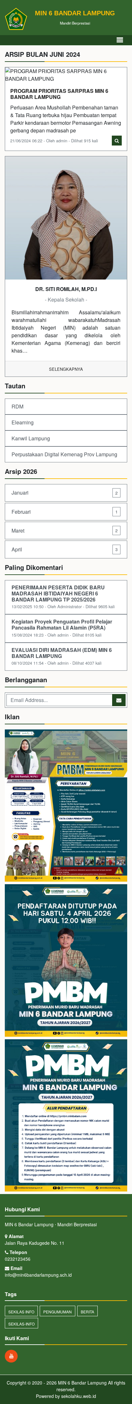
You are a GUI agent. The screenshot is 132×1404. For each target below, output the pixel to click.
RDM (17, 406)
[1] (66, 806)
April (65, 549)
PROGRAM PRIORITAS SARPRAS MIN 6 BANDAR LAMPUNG (59, 94)
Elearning (23, 422)
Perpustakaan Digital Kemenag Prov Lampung (64, 454)
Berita (87, 1311)
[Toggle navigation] (119, 40)
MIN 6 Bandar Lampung (82, 1382)
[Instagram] (13, 1356)
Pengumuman (57, 1311)
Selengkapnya (66, 369)
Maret (65, 530)
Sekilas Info (21, 1311)
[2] (66, 961)
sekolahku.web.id (78, 1396)
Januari (65, 492)
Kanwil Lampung (31, 438)
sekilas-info (21, 1323)
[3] (66, 1116)
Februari (65, 511)
